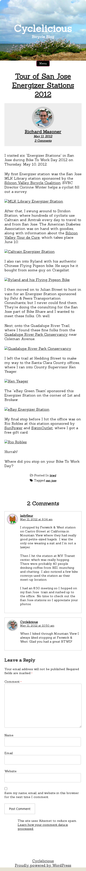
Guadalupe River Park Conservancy (36, 334)
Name (8, 735)
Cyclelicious (43, 28)
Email (8, 753)
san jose (51, 480)
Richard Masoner (43, 131)
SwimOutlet (42, 428)
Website (10, 771)
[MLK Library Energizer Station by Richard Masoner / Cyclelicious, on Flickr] (33, 201)
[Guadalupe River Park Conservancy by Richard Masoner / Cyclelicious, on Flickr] (37, 348)
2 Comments (43, 141)
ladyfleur (26, 516)
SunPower (13, 428)
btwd (53, 475)
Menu (43, 63)
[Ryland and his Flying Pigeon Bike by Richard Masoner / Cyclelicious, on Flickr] (37, 280)
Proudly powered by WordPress (43, 865)
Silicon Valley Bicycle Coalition (32, 183)
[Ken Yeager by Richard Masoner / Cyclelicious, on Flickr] (16, 381)
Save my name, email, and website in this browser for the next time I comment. (41, 795)
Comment (12, 682)
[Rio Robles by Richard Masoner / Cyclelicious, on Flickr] (15, 442)
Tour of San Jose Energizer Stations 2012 (43, 85)
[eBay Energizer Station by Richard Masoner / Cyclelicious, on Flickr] (26, 409)
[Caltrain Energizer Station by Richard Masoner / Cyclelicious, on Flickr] (29, 251)
